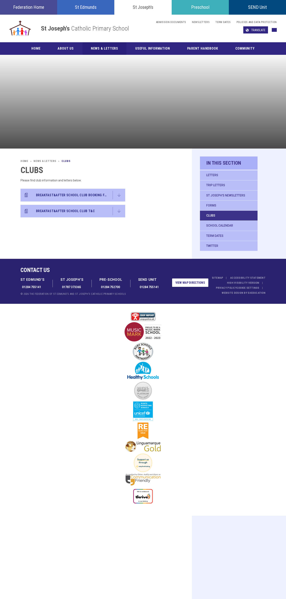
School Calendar (219, 225)
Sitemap (217, 277)
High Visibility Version (243, 282)
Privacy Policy (226, 287)
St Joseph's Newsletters (225, 195)
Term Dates (214, 235)
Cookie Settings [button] (248, 287)
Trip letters (215, 185)
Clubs (210, 215)
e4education (256, 292)
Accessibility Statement (247, 277)
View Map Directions (190, 282)
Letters (212, 175)
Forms (211, 205)
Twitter (212, 246)
